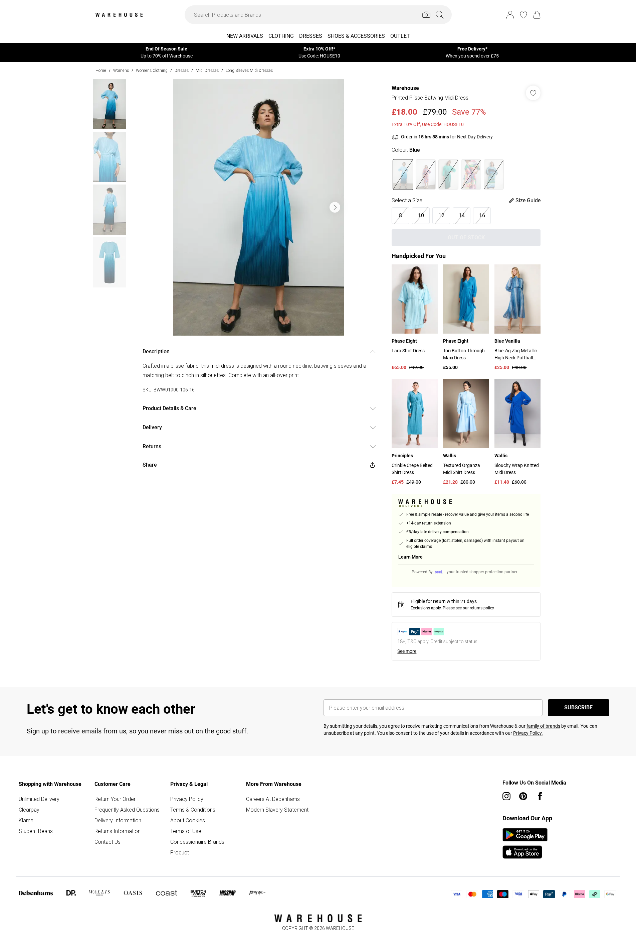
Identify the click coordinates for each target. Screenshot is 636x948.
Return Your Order (115, 799)
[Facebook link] (540, 796)
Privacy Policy (186, 799)
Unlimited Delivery (39, 799)
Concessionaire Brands (197, 841)
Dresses (182, 70)
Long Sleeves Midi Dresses (249, 70)
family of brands (543, 726)
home (100, 70)
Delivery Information (117, 820)
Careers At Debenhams (273, 799)
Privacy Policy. (528, 733)
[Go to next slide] (335, 207)
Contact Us (107, 841)
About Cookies (187, 820)
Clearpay (29, 809)
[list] (258, 207)
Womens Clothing (152, 70)
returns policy (482, 608)
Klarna (26, 820)
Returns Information (117, 831)
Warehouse (405, 88)
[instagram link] (506, 796)
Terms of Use (185, 831)
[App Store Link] (525, 843)
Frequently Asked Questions (127, 809)
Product (179, 852)
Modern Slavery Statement (277, 809)
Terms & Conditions (192, 809)
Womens (121, 70)
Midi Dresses (207, 70)
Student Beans (36, 831)
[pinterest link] (523, 796)
